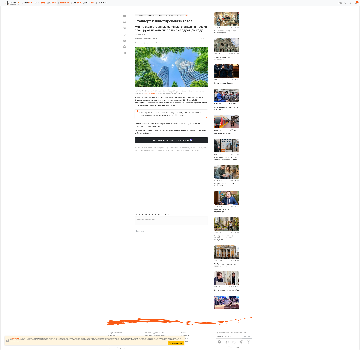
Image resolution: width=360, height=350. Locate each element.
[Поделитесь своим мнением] (171, 220)
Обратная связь (234, 347)
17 (229, 27)
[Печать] (124, 40)
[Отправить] (124, 46)
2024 (179, 15)
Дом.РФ (139, 43)
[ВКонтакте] (234, 342)
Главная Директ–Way (154, 15)
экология (161, 43)
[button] (2, 3)
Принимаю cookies (176, 343)
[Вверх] (124, 53)
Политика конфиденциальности (157, 335)
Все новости (113, 335)
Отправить (140, 231)
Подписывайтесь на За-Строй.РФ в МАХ (170, 140)
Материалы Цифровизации (118, 348)
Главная (140, 15)
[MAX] (219, 342)
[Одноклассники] (227, 342)
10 (184, 15)
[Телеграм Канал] (241, 342)
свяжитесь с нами (149, 93)
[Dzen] (248, 342)
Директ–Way (169, 15)
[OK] (124, 34)
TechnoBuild (150, 43)
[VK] (124, 28)
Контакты (185, 338)
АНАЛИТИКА (102, 3)
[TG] (124, 16)
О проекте (185, 335)
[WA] (124, 22)
